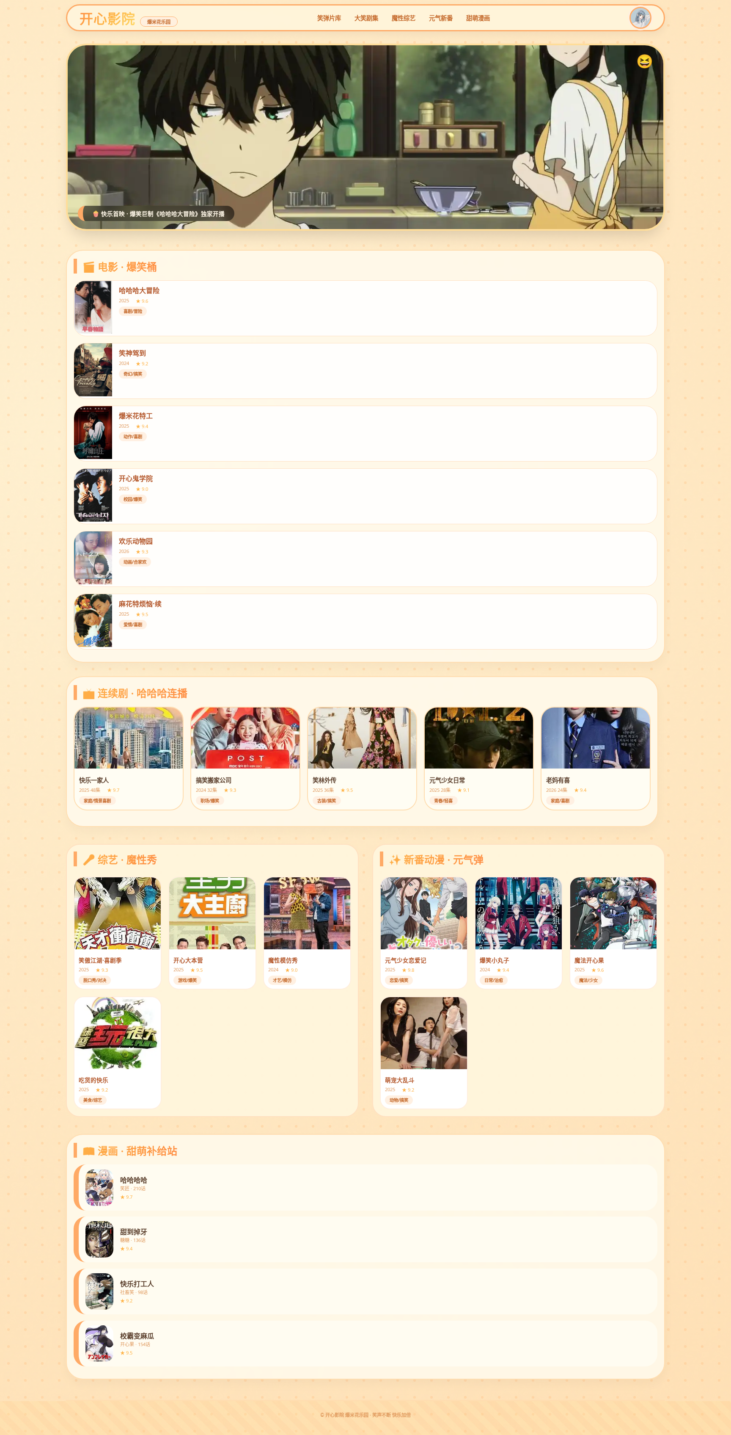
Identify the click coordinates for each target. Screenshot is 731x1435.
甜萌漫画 (478, 18)
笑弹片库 (329, 18)
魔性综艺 (403, 18)
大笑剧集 (366, 18)
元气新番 (441, 18)
